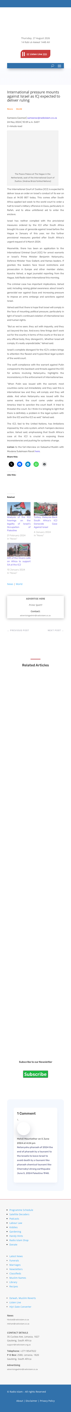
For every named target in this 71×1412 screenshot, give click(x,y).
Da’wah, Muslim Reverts (22, 1298)
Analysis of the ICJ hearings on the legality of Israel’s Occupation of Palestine (19, 524)
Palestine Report (24, 978)
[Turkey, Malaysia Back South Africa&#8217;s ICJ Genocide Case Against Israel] (45, 509)
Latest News (16, 1256)
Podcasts (14, 1218)
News (10, 109)
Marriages (15, 1264)
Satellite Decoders (19, 1214)
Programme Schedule (21, 1210)
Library (13, 1282)
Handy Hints (16, 1235)
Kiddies (13, 1227)
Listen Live (15, 1302)
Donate (13, 1244)
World (19, 109)
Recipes (13, 1286)
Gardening (15, 1231)
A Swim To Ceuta (24, 916)
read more (21, 732)
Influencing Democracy (28, 855)
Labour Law (15, 1223)
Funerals (14, 1260)
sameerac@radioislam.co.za (42, 118)
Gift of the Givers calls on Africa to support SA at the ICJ (19, 561)
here (37, 451)
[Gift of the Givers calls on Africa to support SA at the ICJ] (19, 549)
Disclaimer (31, 1400)
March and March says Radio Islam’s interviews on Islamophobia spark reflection (35, 724)
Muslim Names (17, 1277)
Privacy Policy (47, 1400)
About (19, 1400)
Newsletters (16, 1269)
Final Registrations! (25, 1040)
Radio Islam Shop (19, 1240)
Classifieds (15, 1273)
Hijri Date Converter (20, 1306)
